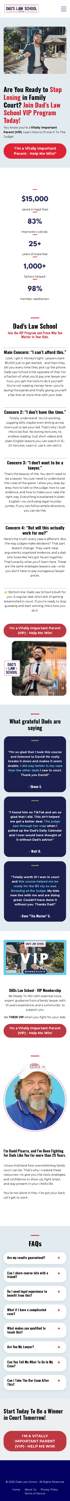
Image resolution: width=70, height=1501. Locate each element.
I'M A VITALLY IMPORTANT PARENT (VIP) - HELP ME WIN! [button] (35, 1441)
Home (16, 1489)
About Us (30, 1489)
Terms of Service (35, 1493)
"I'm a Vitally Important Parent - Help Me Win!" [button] (35, 151)
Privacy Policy (49, 1489)
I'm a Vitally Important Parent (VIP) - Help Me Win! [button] (35, 630)
